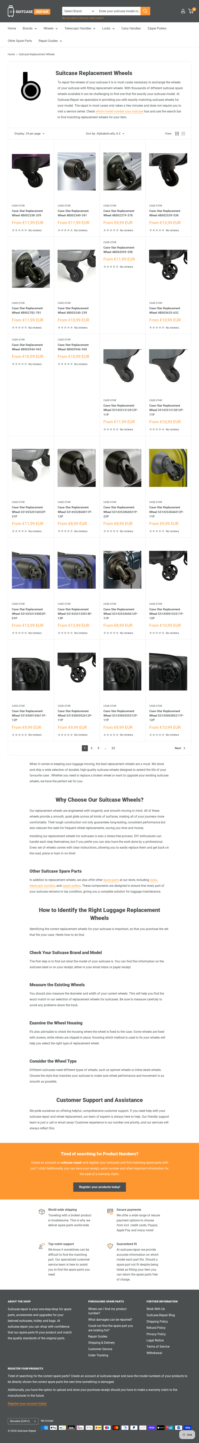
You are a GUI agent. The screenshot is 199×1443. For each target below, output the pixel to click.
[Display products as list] (183, 133)
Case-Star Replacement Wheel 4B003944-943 (27, 347)
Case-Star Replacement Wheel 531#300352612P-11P (75, 715)
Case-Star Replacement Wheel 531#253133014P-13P (75, 614)
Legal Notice (155, 1340)
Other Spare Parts (20, 41)
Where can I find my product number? (107, 1311)
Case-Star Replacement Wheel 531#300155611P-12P (29, 715)
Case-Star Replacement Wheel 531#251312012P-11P (120, 410)
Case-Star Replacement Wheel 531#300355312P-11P (120, 715)
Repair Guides (48, 41)
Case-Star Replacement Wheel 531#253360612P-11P (120, 614)
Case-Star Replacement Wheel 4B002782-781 (27, 310)
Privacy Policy (156, 1334)
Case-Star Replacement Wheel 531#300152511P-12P (166, 614)
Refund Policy (156, 1328)
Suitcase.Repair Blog (161, 1315)
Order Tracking (98, 1355)
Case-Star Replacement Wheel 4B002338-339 (27, 213)
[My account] (183, 11)
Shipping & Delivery (101, 1343)
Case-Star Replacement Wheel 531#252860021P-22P (120, 512)
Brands (27, 28)
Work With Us (156, 1309)
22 (113, 748)
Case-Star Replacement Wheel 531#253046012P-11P (166, 512)
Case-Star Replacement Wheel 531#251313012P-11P (166, 410)
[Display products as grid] (177, 133)
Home (12, 28)
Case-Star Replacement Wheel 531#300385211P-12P (166, 715)
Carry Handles (131, 28)
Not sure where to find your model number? (83, 18)
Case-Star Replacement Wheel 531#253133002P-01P (29, 614)
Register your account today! (27, 1403)
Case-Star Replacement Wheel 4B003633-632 (164, 310)
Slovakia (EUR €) (20, 1421)
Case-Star (18, 205)
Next (178, 748)
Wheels (48, 28)
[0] (191, 11)
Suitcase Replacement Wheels (37, 54)
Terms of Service (158, 1346)
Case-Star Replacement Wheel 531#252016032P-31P (29, 512)
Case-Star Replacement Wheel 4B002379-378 (118, 213)
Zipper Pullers (157, 28)
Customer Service (100, 1349)
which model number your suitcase (119, 111)
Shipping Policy (157, 1321)
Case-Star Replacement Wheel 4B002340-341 (73, 213)
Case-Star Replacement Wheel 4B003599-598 (118, 250)
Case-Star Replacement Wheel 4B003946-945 (73, 347)
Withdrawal (154, 1353)
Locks (106, 28)
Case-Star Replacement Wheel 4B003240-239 (73, 310)
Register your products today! (99, 1187)
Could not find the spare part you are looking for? (110, 1328)
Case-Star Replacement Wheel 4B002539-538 (164, 213)
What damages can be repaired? (110, 1319)
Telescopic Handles (78, 28)
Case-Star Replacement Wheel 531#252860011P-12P (75, 512)
